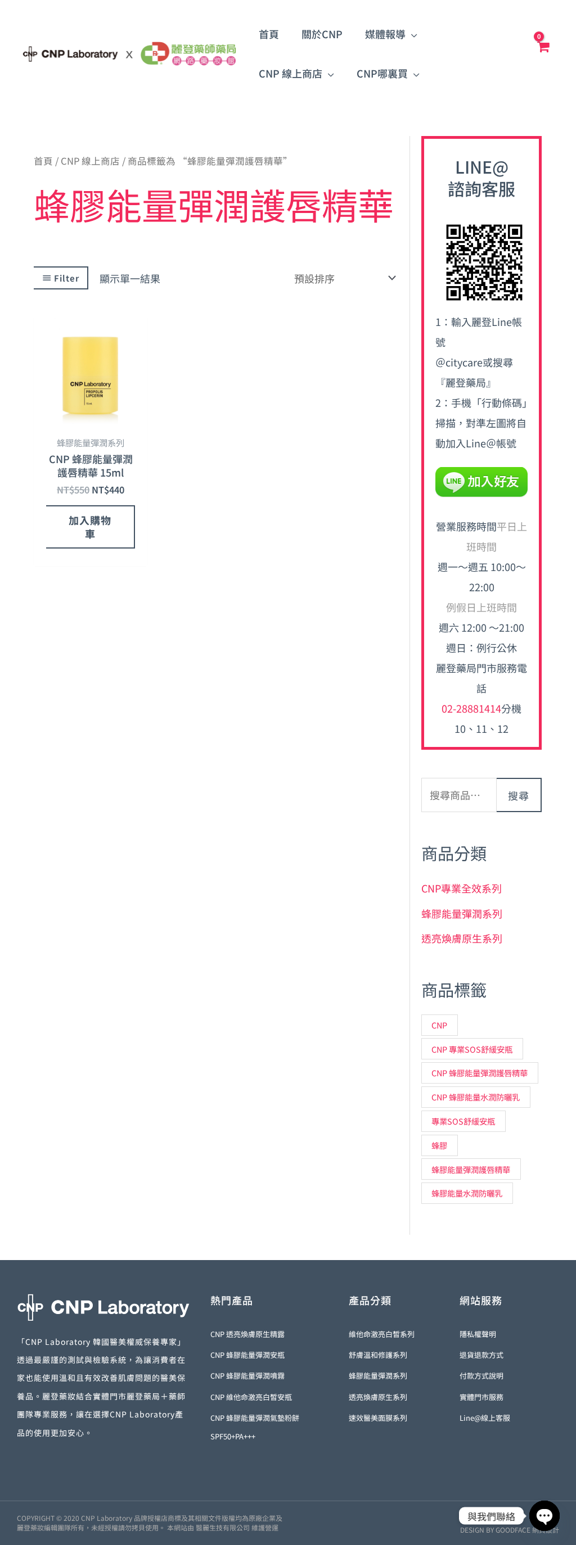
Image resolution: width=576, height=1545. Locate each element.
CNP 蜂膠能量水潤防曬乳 (475, 1097)
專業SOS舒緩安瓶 (463, 1121)
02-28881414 (471, 708)
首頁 (43, 160)
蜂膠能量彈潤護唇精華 (470, 1169)
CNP (439, 1025)
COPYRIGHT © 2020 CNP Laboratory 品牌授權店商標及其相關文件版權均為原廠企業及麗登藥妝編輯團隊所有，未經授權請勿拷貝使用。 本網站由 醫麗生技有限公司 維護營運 (149, 1522)
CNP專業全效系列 (461, 888)
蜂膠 (439, 1145)
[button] (411, 33)
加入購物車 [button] (90, 526)
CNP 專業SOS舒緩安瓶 (471, 1049)
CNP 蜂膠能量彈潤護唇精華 (479, 1073)
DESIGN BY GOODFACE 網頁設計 (509, 1529)
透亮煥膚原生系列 (461, 938)
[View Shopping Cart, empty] (543, 53)
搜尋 (518, 795)
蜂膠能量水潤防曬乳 (466, 1193)
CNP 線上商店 (90, 160)
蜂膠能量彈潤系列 (461, 913)
